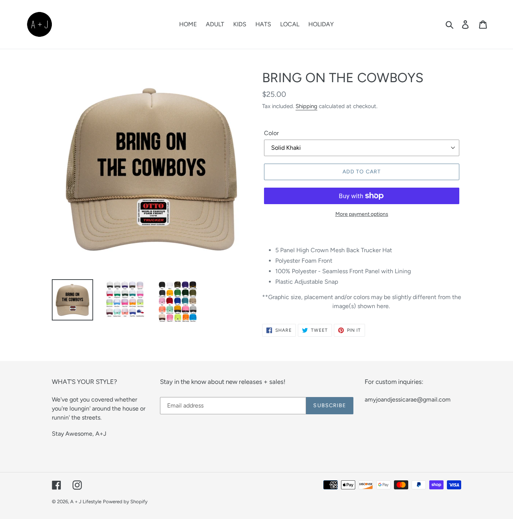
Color (271, 133)
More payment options (361, 214)
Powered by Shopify (125, 501)
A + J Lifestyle (85, 501)
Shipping (306, 106)
